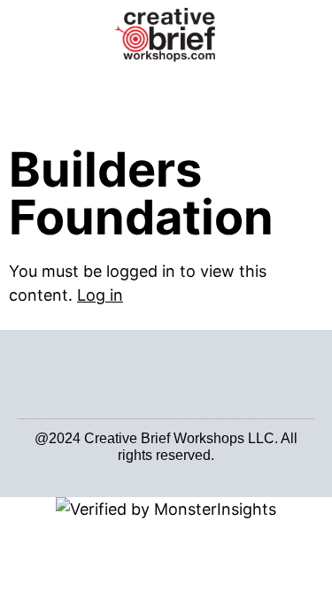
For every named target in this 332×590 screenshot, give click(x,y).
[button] (166, 88)
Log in (100, 295)
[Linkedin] (156, 469)
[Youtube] (176, 469)
